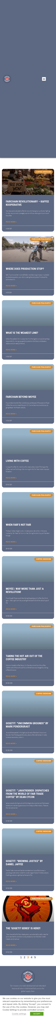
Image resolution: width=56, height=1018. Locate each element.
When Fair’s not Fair (18, 524)
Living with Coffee (17, 460)
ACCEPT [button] (36, 1014)
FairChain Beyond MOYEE (21, 396)
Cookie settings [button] (19, 1014)
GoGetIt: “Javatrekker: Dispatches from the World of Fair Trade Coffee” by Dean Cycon (27, 794)
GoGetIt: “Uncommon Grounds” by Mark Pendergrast (27, 725)
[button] (44, 79)
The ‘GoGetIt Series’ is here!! (23, 928)
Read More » (11, 222)
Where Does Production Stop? (25, 268)
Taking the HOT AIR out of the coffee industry (24, 657)
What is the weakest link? (22, 332)
